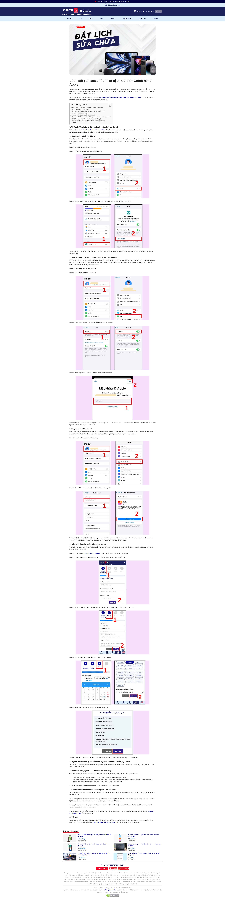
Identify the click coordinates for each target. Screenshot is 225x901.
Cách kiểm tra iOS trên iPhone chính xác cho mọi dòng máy (143, 854)
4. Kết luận (73, 122)
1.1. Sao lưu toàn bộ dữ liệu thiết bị (80, 109)
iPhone (69, 18)
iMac (90, 18)
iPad (101, 18)
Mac (80, 18)
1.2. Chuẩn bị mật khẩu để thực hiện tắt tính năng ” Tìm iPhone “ (88, 111)
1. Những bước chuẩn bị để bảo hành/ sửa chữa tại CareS (86, 107)
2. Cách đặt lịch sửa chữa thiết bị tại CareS (82, 115)
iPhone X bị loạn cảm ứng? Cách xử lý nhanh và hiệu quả (93, 844)
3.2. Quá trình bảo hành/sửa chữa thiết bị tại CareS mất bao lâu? (88, 120)
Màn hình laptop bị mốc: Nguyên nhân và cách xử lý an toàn (144, 844)
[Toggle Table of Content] (109, 105)
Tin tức (155, 18)
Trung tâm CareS (110, 890)
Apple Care (142, 18)
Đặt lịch (139, 11)
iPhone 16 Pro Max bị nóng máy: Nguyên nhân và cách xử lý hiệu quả (93, 854)
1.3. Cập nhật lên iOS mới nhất (80, 113)
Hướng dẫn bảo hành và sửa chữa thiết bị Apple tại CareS (120, 97)
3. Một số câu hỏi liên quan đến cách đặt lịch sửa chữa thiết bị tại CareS (90, 117)
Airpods (112, 18)
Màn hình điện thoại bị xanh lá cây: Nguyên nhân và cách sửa (94, 835)
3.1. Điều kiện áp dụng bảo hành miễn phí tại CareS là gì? (86, 119)
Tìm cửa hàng (149, 11)
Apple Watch (127, 18)
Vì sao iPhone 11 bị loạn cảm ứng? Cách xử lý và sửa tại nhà (143, 835)
